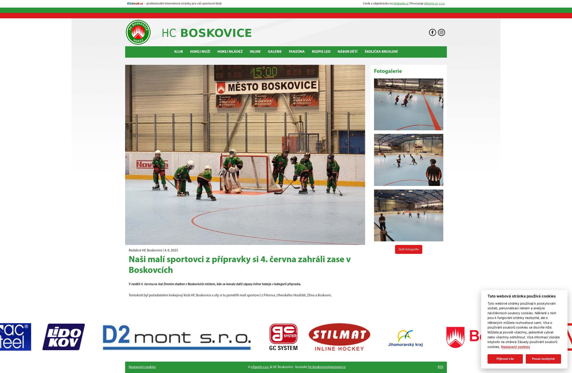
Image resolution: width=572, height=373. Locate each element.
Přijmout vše (505, 358)
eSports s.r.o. (260, 367)
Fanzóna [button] (297, 52)
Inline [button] (255, 52)
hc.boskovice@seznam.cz (327, 367)
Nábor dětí (348, 52)
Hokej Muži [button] (200, 52)
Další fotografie (409, 249)
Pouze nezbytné (543, 358)
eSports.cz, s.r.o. (434, 3)
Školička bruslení (381, 52)
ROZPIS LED (321, 52)
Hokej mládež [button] (230, 52)
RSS (440, 367)
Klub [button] (178, 52)
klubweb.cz (400, 3)
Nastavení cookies (142, 367)
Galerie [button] (275, 52)
